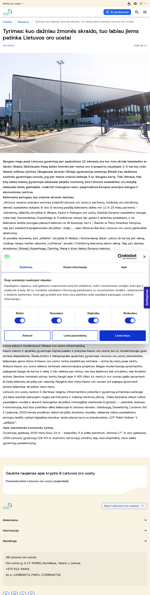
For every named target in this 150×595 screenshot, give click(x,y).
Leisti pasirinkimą (75, 335)
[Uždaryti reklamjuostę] (144, 256)
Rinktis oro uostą (11, 3)
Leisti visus (122, 335)
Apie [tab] (124, 267)
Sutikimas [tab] (26, 267)
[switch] (56, 320)
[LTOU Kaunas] (7, 506)
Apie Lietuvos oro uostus (121, 506)
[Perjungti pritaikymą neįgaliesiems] (135, 3)
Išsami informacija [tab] (75, 267)
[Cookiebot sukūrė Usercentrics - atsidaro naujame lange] (120, 256)
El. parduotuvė (120, 12)
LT (141, 3)
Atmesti (27, 335)
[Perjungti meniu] (145, 12)
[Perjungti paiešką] (137, 12)
